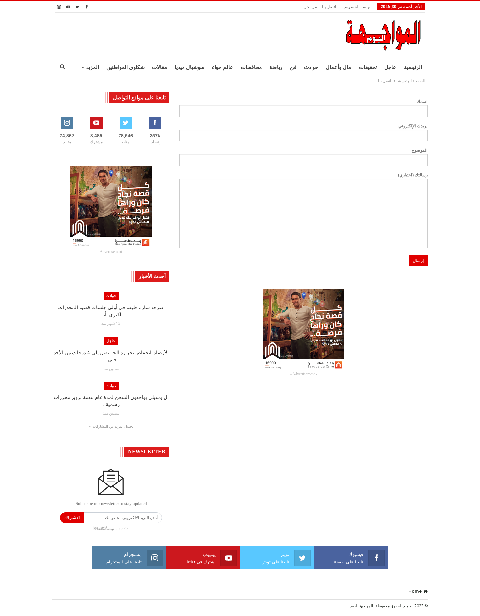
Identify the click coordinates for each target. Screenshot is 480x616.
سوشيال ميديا (189, 67)
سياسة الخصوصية (357, 6)
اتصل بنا (329, 6)
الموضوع (420, 150)
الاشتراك (72, 517)
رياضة (275, 67)
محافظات (251, 67)
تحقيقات (368, 67)
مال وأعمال (338, 67)
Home (415, 591)
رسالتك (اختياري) (413, 174)
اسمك (422, 101)
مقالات (159, 67)
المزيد (92, 67)
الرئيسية (413, 67)
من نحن (310, 6)
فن (293, 67)
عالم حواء (222, 67)
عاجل (390, 67)
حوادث (311, 67)
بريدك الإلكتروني (413, 125)
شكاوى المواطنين (125, 67)
